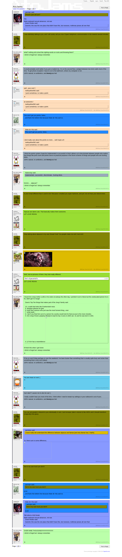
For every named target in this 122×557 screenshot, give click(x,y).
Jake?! (14, 377)
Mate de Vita (16, 115)
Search (101, 1)
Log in (96, 1)
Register (92, 1)
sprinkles (15, 251)
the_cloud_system (17, 52)
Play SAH (106, 1)
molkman (15, 211)
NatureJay (15, 68)
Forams (85, 1)
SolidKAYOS (16, 11)
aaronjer (15, 34)
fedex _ (15, 87)
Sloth (14, 429)
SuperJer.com (106, 551)
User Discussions (19, 9)
